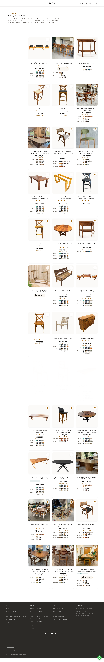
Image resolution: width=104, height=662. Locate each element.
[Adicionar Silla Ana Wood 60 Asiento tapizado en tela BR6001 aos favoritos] (95, 129)
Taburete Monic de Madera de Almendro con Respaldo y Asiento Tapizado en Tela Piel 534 (63, 62)
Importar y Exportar (58, 616)
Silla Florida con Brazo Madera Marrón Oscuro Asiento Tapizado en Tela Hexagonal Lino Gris (63, 152)
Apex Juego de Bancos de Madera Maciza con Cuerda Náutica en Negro (39, 62)
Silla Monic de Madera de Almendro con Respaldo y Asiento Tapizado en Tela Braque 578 (86, 570)
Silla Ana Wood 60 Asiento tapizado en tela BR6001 (86, 152)
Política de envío (11, 614)
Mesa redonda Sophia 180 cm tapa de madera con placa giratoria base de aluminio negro (86, 431)
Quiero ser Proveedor (36, 621)
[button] (3, 3)
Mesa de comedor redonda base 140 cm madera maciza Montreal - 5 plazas (63, 244)
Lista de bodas (57, 614)
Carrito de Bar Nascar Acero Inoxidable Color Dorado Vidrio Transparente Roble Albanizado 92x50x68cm (39, 291)
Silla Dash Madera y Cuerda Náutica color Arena (39, 386)
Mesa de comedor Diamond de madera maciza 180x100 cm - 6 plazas (39, 197)
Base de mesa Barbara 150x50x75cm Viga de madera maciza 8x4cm (63, 197)
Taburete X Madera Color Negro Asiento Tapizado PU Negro (87, 197)
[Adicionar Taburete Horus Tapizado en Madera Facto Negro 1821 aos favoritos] (71, 408)
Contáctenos (33, 628)
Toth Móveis (13, 654)
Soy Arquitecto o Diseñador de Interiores (38, 625)
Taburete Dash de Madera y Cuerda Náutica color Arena (63, 386)
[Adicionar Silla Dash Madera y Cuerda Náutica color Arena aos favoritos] (47, 363)
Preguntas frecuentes (12, 622)
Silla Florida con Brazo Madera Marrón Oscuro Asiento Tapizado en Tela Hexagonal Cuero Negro (87, 525)
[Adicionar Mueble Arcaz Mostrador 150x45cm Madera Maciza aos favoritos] (95, 314)
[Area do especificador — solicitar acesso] (86, 3)
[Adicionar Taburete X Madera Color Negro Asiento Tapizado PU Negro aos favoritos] (95, 174)
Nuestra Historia (11, 611)
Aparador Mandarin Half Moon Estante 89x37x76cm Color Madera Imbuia (86, 62)
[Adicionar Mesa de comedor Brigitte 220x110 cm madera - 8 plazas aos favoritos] (95, 86)
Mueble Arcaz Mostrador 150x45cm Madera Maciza (87, 337)
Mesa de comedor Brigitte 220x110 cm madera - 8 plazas (86, 109)
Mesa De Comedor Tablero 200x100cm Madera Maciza (86, 386)
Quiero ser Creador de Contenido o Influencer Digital (40, 617)
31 (69, 594)
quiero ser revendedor (36, 611)
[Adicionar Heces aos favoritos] (47, 86)
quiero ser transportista (36, 614)
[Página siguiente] (73, 594)
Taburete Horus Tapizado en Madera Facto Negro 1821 (63, 431)
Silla (39, 337)
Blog (7, 608)
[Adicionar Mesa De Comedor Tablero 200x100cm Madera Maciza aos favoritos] (95, 363)
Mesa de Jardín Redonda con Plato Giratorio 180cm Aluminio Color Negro (63, 478)
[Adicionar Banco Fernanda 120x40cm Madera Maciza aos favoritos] (47, 408)
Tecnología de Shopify (21, 654)
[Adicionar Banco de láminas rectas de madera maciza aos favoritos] (71, 268)
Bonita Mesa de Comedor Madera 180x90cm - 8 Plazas (86, 478)
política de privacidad (12, 619)
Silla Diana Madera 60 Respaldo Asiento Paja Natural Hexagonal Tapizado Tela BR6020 (63, 570)
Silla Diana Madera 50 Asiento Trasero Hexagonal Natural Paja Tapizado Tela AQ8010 (39, 570)
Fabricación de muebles (60, 619)
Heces (39, 108)
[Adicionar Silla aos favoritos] (47, 314)
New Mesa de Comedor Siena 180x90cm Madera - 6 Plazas (39, 525)
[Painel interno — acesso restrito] (90, 3)
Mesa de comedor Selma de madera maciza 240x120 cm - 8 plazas (39, 478)
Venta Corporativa (58, 608)
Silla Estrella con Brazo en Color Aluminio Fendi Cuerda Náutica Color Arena (63, 337)
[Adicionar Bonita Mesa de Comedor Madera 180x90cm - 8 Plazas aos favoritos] (95, 455)
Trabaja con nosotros (36, 608)
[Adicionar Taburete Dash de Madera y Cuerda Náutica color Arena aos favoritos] (71, 363)
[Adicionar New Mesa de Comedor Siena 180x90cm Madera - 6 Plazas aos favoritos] (47, 502)
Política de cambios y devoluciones (16, 616)
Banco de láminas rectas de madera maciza (63, 291)
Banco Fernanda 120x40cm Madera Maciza (39, 431)
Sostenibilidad (57, 611)
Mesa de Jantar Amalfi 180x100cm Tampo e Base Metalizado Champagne (63, 525)
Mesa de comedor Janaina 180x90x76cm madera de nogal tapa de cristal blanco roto (39, 152)
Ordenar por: (64, 35)
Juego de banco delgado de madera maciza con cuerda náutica (87, 291)
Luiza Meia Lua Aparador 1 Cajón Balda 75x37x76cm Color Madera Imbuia (87, 244)
